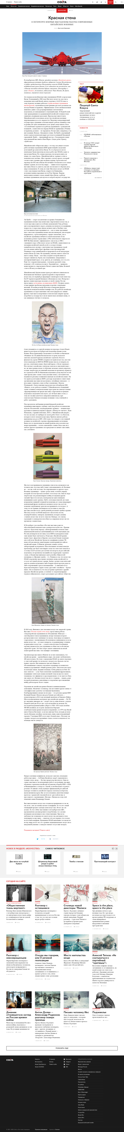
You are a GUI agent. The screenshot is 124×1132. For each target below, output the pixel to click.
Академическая (37, 6)
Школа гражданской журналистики (87, 1110)
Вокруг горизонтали (83, 1064)
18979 (76, 871)
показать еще (62, 1048)
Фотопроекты (38, 1061)
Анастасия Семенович (64, 28)
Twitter (67, 1064)
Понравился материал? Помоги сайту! (37, 830)
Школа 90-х (81, 1117)
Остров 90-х (81, 1112)
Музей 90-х (81, 1115)
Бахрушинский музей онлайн (86, 1122)
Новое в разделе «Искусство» (23, 849)
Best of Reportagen (83, 1092)
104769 (76, 968)
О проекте (9, 2)
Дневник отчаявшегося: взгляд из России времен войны (18, 1016)
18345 (18, 922)
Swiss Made (81, 1105)
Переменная (81, 1097)
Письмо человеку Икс (76, 1012)
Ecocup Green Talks (83, 1077)
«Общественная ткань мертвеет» (15, 906)
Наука (71, 6)
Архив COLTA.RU (39, 1066)
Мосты (80, 1069)
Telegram (68, 1061)
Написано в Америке (83, 1099)
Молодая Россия (82, 1066)
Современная (24, 6)
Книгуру (80, 1120)
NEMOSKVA (81, 1089)
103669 (48, 979)
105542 (104, 985)
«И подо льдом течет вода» (40, 632)
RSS (67, 1066)
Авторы (51, 1061)
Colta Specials (78, 6)
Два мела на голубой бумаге (19, 863)
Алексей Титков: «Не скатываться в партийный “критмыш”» (104, 959)
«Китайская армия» (64, 80)
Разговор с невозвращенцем (16, 956)
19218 (47, 871)
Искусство (14, 6)
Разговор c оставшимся (42, 906)
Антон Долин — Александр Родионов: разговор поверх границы (47, 1016)
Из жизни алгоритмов (84, 1074)
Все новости (98, 177)
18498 (19, 871)
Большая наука (82, 1102)
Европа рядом (82, 1094)
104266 (20, 974)
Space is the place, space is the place (102, 906)
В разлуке (37, 903)
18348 (105, 871)
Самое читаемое (55, 849)
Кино (7, 6)
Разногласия (81, 1107)
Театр (54, 6)
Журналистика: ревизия (84, 1061)
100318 (77, 926)
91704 (75, 1026)
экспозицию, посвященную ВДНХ (45, 283)
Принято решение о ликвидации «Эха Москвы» (91, 159)
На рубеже (81, 1084)
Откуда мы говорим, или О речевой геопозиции (47, 958)
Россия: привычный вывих (13, 903)
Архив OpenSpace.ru (40, 1064)
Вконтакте (68, 1059)
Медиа (59, 6)
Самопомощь (81, 1079)
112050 (19, 1032)
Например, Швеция (83, 1087)
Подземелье (99, 1012)
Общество (66, 6)
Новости (37, 1059)
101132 (106, 928)
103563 (49, 922)
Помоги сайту (18, 2)
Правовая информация (41, 1129)
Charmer (57, 1129)
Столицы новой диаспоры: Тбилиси (75, 906)
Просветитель (81, 1082)
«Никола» (31, 91)
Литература (48, 6)
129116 (106, 1020)
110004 (47, 1040)
